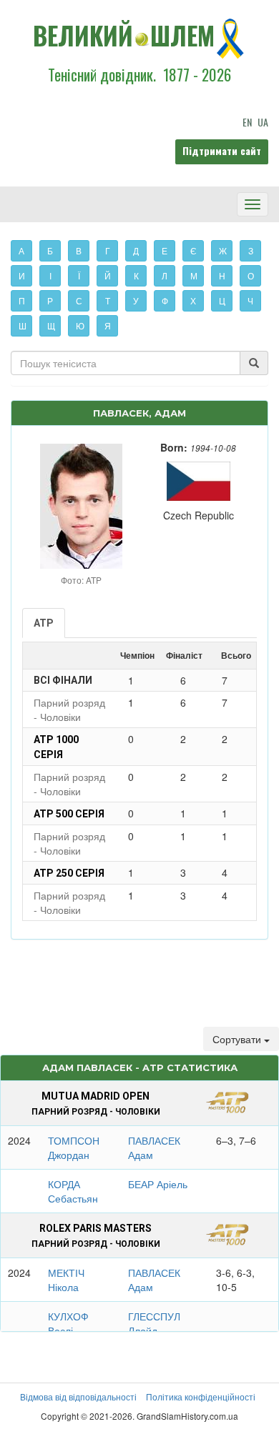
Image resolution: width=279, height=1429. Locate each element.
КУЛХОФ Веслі (68, 1323)
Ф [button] (165, 300)
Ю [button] (80, 325)
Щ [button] (51, 325)
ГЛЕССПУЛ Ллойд (154, 1323)
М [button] (193, 275)
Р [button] (50, 300)
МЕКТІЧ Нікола (66, 1279)
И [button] (22, 275)
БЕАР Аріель (157, 1184)
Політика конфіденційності (200, 1396)
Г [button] (107, 250)
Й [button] (107, 275)
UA (263, 121)
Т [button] (107, 300)
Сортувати (238, 1039)
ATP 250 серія (69, 873)
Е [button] (164, 250)
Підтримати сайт (221, 150)
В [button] (79, 250)
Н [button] (222, 275)
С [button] (79, 300)
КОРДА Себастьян (73, 1191)
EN (247, 121)
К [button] (136, 275)
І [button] (50, 275)
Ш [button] (22, 325)
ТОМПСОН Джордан (73, 1147)
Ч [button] (250, 300)
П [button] (22, 300)
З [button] (250, 250)
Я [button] (107, 325)
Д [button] (136, 250)
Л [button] (164, 275)
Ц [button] (222, 300)
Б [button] (50, 250)
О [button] (251, 275)
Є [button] (193, 250)
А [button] (21, 250)
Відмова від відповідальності (78, 1396)
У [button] (136, 300)
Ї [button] (79, 275)
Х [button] (193, 300)
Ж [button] (223, 250)
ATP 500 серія (69, 814)
